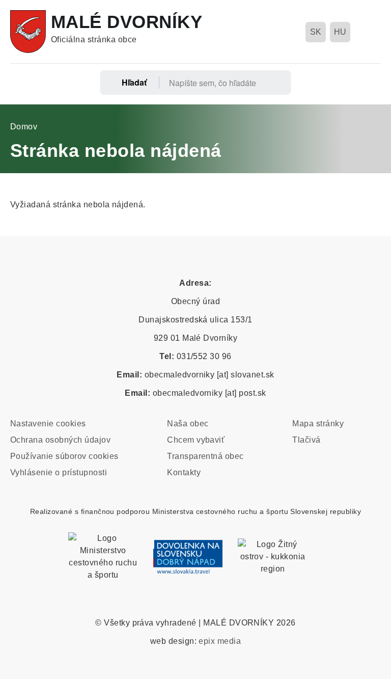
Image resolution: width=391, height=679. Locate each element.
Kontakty (184, 472)
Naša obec (187, 423)
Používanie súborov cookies (64, 456)
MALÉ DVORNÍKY (126, 22)
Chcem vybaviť (196, 440)
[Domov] (28, 31)
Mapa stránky (318, 423)
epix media (220, 641)
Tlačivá (306, 440)
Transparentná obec (205, 456)
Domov (23, 126)
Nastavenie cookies (48, 423)
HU (340, 32)
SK (316, 32)
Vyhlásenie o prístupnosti (58, 472)
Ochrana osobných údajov (60, 440)
